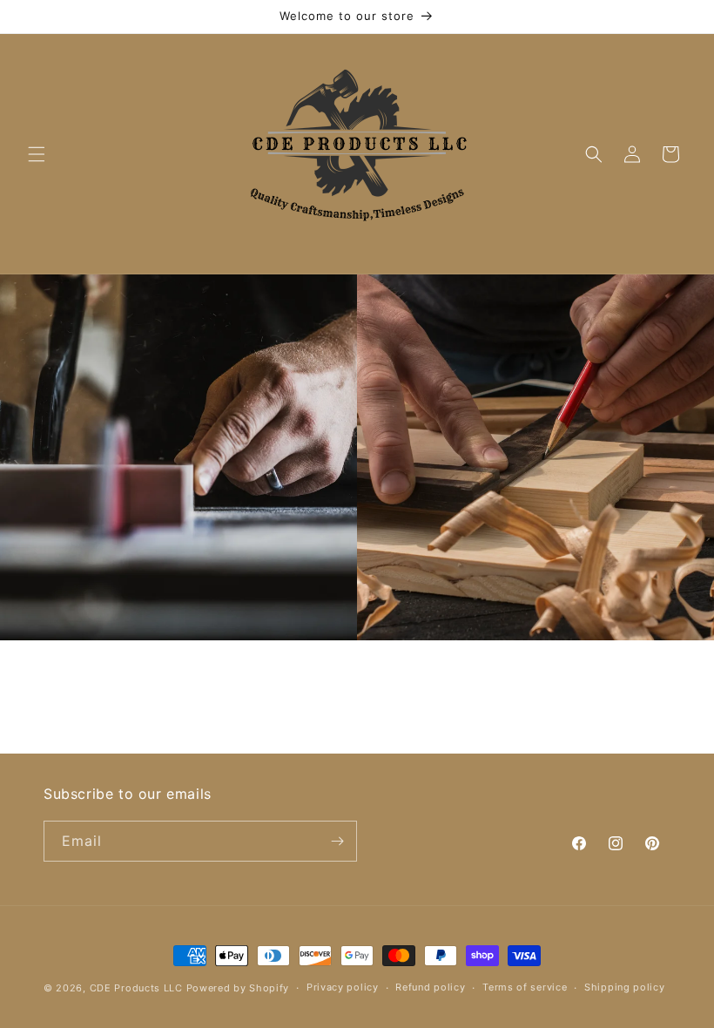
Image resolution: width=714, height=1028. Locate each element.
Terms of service (524, 987)
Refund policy (430, 987)
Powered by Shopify (238, 988)
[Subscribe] (337, 841)
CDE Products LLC (136, 988)
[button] (36, 154)
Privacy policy (342, 987)
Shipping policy (624, 987)
